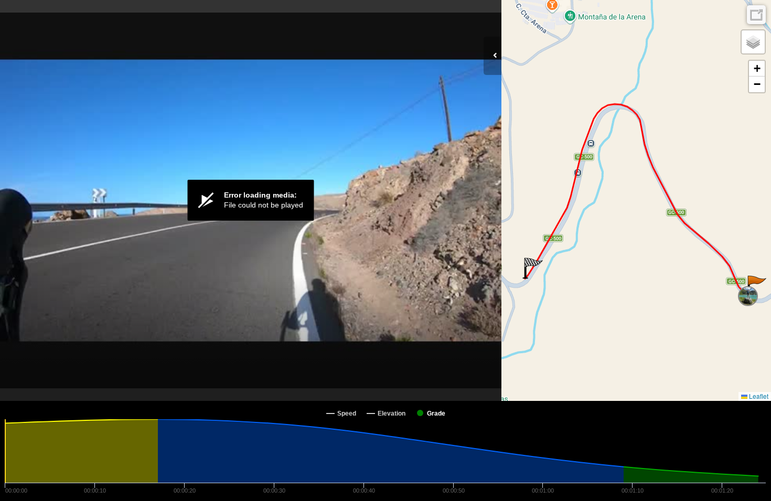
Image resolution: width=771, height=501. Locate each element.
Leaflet (757, 395)
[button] (756, 286)
